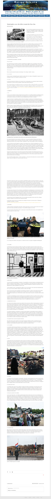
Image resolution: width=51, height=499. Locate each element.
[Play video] (25, 168)
